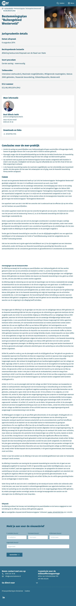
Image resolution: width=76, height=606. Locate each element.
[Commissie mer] (5, 3)
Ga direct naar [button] (8, 583)
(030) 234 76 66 (10, 574)
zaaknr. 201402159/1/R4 (55, 512)
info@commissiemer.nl (13, 576)
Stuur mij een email (18, 120)
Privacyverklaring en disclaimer (12, 591)
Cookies (27, 591)
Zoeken (60, 3)
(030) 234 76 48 (15, 122)
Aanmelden (13, 555)
